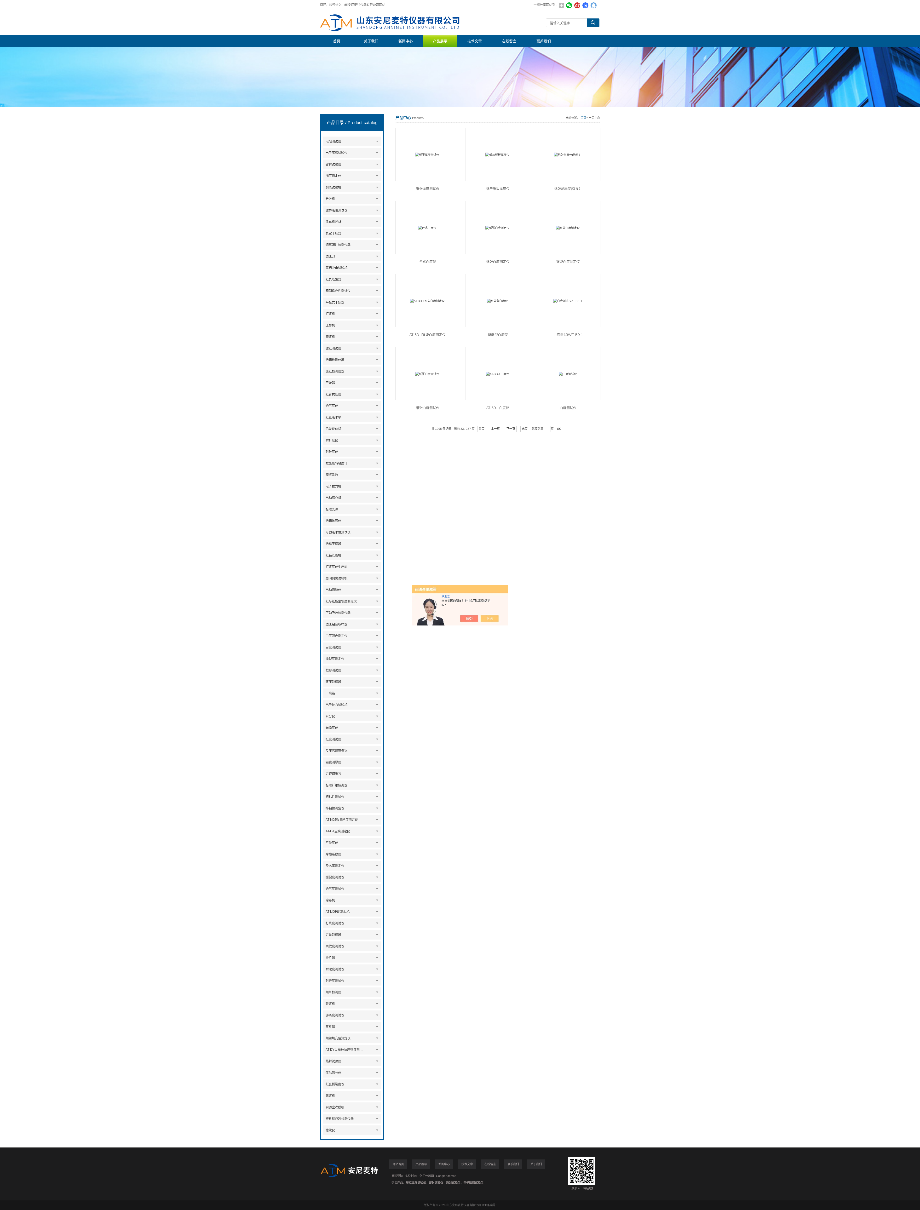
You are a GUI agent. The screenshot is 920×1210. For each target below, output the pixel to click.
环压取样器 (333, 681)
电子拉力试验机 (336, 704)
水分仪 (330, 716)
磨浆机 (330, 336)
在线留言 (509, 41)
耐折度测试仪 (335, 980)
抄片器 (330, 957)
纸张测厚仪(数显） (568, 188)
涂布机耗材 (333, 222)
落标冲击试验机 (336, 268)
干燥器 (330, 382)
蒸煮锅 (330, 1026)
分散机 (330, 199)
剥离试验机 (333, 187)
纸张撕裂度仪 (335, 1084)
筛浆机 (330, 1095)
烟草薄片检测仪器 (338, 245)
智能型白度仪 (498, 335)
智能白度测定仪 (568, 262)
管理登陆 (397, 1176)
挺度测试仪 (333, 739)
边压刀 (330, 256)
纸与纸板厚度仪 (498, 188)
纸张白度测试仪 (427, 408)
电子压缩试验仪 (336, 153)
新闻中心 (405, 41)
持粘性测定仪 (335, 808)
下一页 (510, 428)
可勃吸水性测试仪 (338, 532)
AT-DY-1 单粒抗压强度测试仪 (345, 1049)
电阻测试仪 (333, 141)
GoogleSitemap (446, 1176)
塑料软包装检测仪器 (340, 1118)
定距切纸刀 (333, 773)
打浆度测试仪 (335, 923)
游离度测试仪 (335, 1015)
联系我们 (543, 41)
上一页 (495, 428)
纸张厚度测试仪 (427, 188)
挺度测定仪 (333, 176)
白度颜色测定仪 (336, 635)
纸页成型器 (333, 279)
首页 (336, 41)
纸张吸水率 (333, 417)
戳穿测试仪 (333, 670)
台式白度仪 (427, 262)
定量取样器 (333, 934)
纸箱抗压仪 (333, 520)
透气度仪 (332, 405)
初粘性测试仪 (335, 796)
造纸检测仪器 (335, 371)
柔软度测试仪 (335, 946)
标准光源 (332, 509)
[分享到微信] (569, 5)
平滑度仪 (332, 842)
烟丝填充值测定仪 (338, 1038)
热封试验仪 (333, 1061)
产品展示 (440, 41)
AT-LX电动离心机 (338, 911)
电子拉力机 (333, 486)
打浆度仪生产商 (336, 566)
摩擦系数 (332, 474)
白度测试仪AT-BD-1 (568, 335)
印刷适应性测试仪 (338, 290)
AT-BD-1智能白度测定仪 (427, 335)
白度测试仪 (333, 647)
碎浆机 (330, 1003)
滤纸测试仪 (333, 348)
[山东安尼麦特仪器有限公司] (392, 22)
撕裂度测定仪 (335, 658)
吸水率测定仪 (335, 865)
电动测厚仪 (333, 589)
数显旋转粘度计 (336, 463)
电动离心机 (333, 497)
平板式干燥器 (335, 302)
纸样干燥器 (333, 543)
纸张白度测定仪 (498, 262)
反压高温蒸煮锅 (336, 750)
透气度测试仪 (335, 888)
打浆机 (330, 313)
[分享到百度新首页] (585, 5)
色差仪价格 (333, 428)
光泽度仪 (332, 727)
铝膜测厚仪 (333, 762)
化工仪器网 (427, 1176)
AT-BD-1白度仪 (497, 408)
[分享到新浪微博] (577, 5)
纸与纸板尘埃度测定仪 (341, 601)
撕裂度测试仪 (335, 877)
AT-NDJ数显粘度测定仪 (342, 819)
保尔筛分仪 (333, 1072)
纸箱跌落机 (333, 555)
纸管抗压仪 (333, 394)
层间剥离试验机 (336, 578)
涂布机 (330, 900)
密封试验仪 (333, 164)
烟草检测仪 (333, 992)
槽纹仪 (330, 1130)
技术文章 (474, 41)
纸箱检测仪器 (335, 359)
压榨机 (330, 325)
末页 (525, 428)
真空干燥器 (333, 233)
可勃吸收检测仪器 (338, 612)
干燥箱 (330, 693)
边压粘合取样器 (336, 624)
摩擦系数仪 (333, 854)
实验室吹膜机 (335, 1107)
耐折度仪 (332, 440)
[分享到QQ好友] (593, 5)
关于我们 (371, 41)
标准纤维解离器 (336, 785)
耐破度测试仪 (335, 969)
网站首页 (398, 1164)
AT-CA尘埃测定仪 (338, 831)
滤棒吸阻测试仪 (336, 210)
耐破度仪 (332, 451)
